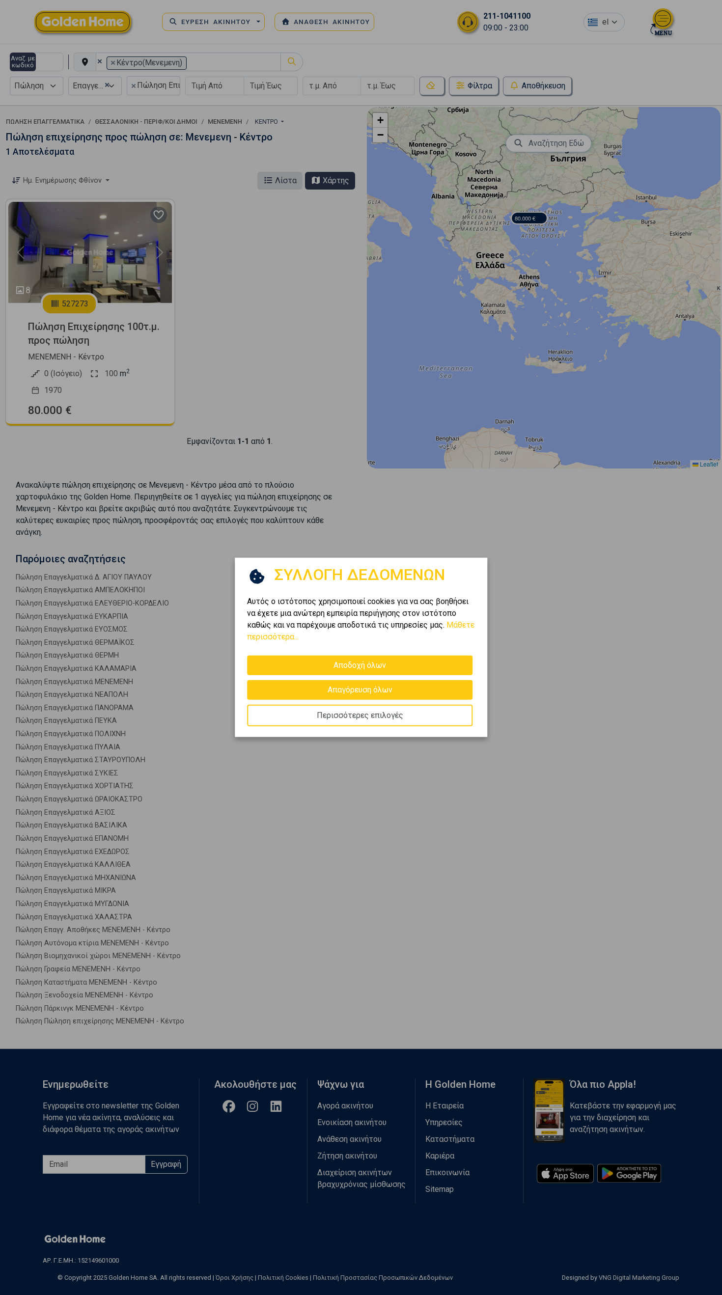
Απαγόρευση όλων (360, 689)
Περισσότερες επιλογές (360, 715)
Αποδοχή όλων (359, 665)
